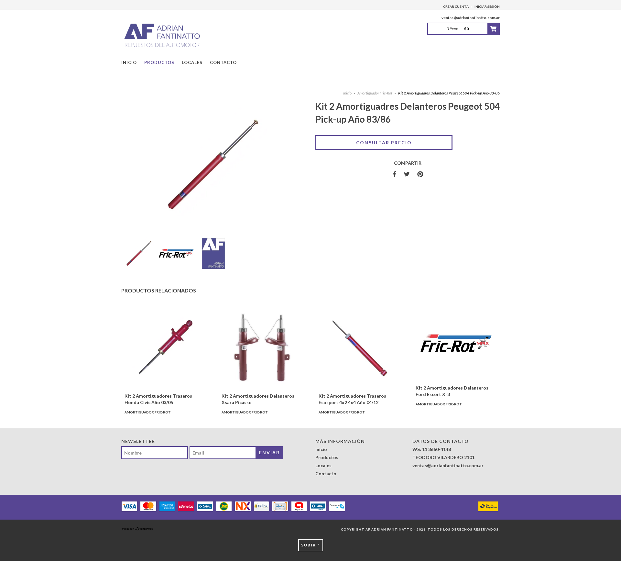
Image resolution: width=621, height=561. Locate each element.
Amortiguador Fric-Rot (374, 93)
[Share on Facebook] (394, 174)
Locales (192, 62)
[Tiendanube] (137, 529)
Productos (159, 62)
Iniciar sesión (487, 6)
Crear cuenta (456, 6)
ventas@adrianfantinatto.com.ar (470, 17)
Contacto (223, 62)
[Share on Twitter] (406, 174)
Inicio (129, 62)
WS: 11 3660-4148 (431, 449)
